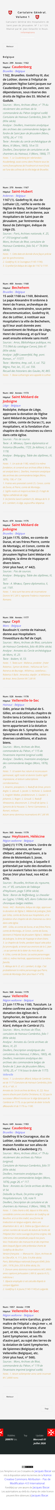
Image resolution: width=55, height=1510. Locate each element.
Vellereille (8, 1074)
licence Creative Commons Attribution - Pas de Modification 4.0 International (28, 1479)
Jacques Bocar (43, 1471)
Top (47, 1408)
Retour (10, 46)
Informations (28, 32)
